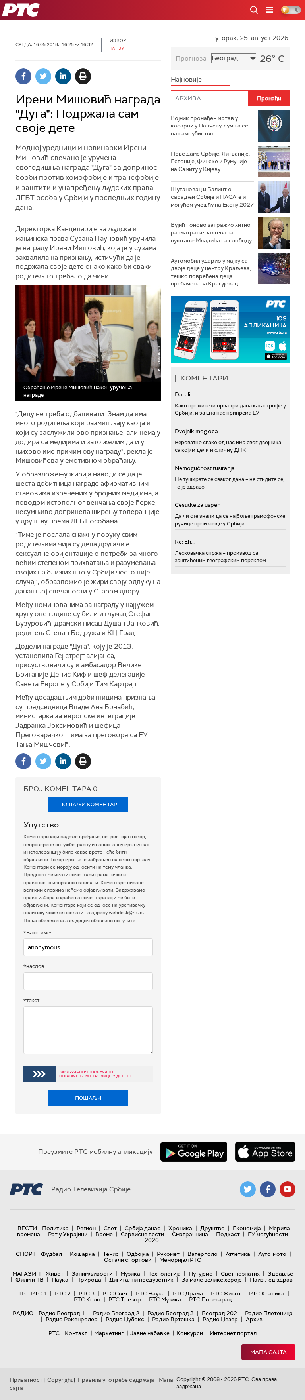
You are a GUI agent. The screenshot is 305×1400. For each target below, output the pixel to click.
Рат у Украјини (67, 1234)
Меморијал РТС (180, 1259)
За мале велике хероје (211, 1279)
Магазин (26, 1273)
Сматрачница (190, 1234)
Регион (86, 1228)
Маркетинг (109, 1333)
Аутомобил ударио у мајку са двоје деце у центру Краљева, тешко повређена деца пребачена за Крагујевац (211, 272)
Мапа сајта (268, 1352)
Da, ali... (184, 394)
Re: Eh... (185, 541)
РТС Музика (165, 1299)
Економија (247, 1228)
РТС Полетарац (210, 1299)
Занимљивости (91, 1273)
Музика (130, 1273)
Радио (23, 1313)
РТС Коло (87, 1299)
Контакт (76, 1333)
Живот (55, 1273)
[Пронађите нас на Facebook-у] (268, 1189)
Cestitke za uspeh (197, 504)
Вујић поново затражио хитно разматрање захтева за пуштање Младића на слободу (211, 232)
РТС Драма (188, 1293)
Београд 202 (219, 1313)
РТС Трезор (124, 1299)
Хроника (180, 1228)
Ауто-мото (272, 1253)
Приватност (26, 1379)
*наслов (33, 966)
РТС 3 (87, 1293)
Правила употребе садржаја (115, 1379)
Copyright (60, 1379)
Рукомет (168, 1253)
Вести (27, 1228)
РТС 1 (39, 1293)
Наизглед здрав (271, 1279)
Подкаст (228, 1234)
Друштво (212, 1228)
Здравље (280, 1273)
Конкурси (189, 1333)
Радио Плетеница (269, 1313)
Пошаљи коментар (88, 804)
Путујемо (201, 1273)
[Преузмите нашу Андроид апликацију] (193, 1152)
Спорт (26, 1253)
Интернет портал (233, 1333)
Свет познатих (240, 1273)
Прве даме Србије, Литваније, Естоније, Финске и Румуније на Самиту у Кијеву (210, 161)
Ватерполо (202, 1253)
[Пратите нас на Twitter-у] (248, 1189)
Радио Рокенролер (72, 1319)
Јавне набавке (150, 1333)
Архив (254, 1319)
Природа (88, 1279)
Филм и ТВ (29, 1279)
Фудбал (51, 1253)
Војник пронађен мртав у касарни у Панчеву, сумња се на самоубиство (209, 125)
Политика (55, 1228)
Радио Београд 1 (62, 1313)
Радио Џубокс (125, 1319)
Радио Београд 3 (170, 1313)
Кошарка (82, 1253)
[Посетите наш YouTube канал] (287, 1189)
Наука (60, 1279)
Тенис (111, 1253)
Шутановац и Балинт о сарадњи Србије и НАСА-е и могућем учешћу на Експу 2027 (212, 197)
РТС (54, 1333)
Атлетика (238, 1253)
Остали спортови (127, 1259)
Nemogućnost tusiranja (205, 468)
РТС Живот (226, 1293)
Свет (110, 1228)
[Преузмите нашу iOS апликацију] (265, 1152)
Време (104, 1234)
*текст (31, 1000)
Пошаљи (88, 1098)
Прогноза (191, 58)
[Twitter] (43, 76)
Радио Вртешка (173, 1319)
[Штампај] (83, 76)
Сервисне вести (142, 1234)
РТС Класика (266, 1293)
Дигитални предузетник (141, 1279)
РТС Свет (115, 1293)
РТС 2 (63, 1293)
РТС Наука (150, 1293)
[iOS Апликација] (230, 329)
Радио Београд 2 (116, 1313)
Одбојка (138, 1253)
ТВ (22, 1293)
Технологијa (164, 1273)
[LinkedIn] (63, 76)
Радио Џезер (220, 1319)
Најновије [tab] (186, 79)
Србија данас (142, 1228)
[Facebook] (23, 76)
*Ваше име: (37, 932)
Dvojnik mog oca (196, 431)
